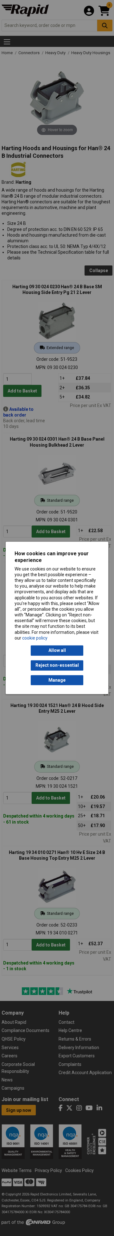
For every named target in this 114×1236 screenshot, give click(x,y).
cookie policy (35, 637)
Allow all (57, 650)
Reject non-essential (57, 665)
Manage (57, 680)
